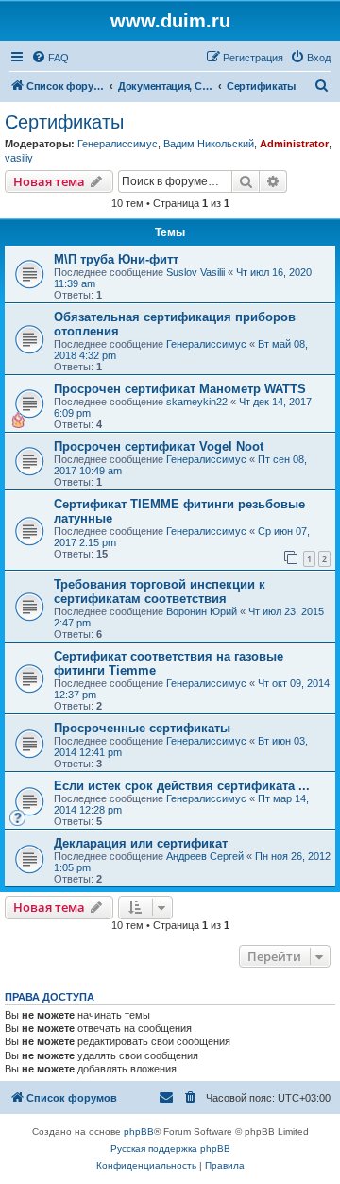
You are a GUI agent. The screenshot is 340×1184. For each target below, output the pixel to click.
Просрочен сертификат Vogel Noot (159, 446)
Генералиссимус (117, 143)
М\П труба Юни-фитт (116, 259)
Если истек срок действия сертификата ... (182, 786)
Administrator (294, 143)
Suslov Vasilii (195, 272)
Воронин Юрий (201, 611)
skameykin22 (197, 401)
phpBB (139, 1131)
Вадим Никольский (208, 143)
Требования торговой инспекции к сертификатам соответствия (159, 591)
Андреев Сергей (205, 856)
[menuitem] (50, 57)
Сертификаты (64, 122)
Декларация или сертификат (141, 843)
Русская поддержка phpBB (170, 1148)
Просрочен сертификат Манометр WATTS (180, 389)
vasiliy (19, 157)
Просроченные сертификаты (142, 728)
